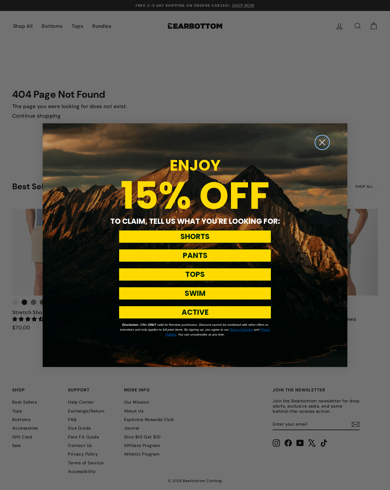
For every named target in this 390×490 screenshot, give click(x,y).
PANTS (195, 255)
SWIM (195, 293)
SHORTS (195, 236)
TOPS (195, 274)
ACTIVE (195, 312)
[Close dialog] (322, 142)
